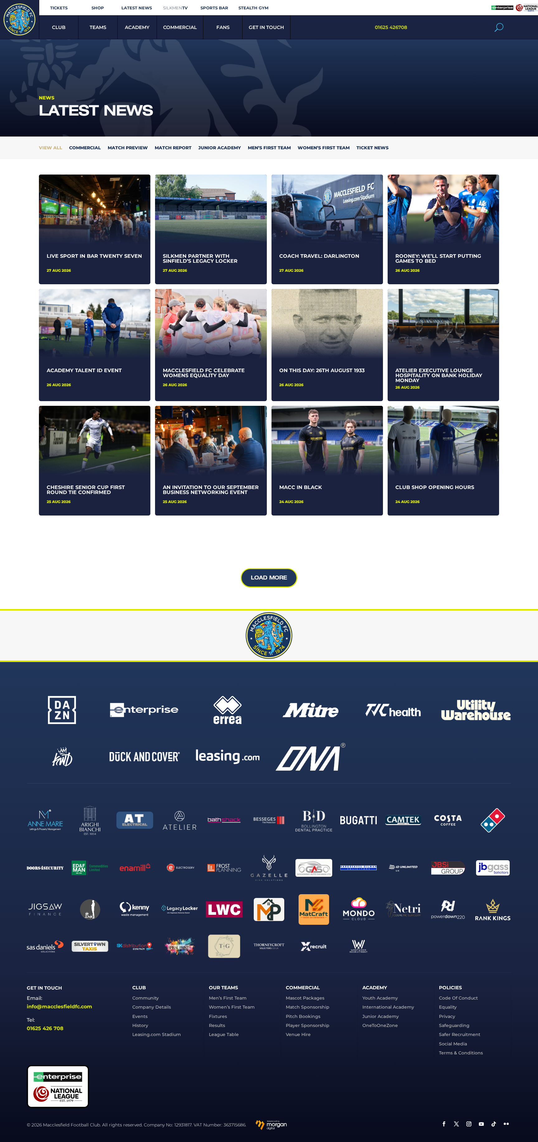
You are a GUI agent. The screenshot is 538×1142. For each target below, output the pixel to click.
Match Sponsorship (307, 1007)
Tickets (59, 8)
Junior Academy (219, 148)
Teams (98, 27)
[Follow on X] (456, 1124)
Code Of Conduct (458, 998)
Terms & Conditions (461, 1053)
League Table (224, 1034)
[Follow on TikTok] (494, 1124)
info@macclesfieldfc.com (59, 1007)
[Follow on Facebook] (444, 1124)
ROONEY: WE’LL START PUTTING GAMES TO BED (438, 258)
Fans (222, 27)
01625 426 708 (45, 1028)
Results (217, 1025)
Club (58, 27)
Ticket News (372, 148)
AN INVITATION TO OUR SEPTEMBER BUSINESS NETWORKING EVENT (211, 489)
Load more (269, 577)
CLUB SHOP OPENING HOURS (434, 487)
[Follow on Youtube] (481, 1124)
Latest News (136, 8)
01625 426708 (391, 27)
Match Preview (128, 148)
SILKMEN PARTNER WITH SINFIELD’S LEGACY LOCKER (200, 258)
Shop (98, 8)
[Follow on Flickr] (506, 1124)
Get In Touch (266, 27)
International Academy (388, 1007)
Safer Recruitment (459, 1034)
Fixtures (218, 1016)
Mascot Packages (305, 998)
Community (145, 998)
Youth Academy (380, 998)
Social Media (453, 1044)
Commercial (180, 27)
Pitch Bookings (303, 1016)
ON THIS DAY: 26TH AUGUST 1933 (322, 370)
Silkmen (175, 8)
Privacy (447, 1016)
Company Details (151, 1007)
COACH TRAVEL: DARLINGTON (319, 256)
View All (50, 148)
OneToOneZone (380, 1025)
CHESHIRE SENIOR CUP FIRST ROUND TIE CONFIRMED (86, 489)
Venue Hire (298, 1034)
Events (140, 1016)
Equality (448, 1007)
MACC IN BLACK (300, 487)
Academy (137, 27)
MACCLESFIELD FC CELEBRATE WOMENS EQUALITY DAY (204, 372)
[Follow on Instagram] (469, 1124)
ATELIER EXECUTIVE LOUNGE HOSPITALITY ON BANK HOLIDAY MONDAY (438, 375)
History (140, 1025)
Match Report (173, 148)
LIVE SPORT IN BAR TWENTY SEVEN (94, 256)
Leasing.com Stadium (156, 1034)
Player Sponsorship (307, 1025)
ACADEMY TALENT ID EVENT (84, 370)
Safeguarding (454, 1025)
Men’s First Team (269, 148)
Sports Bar (214, 8)
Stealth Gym (253, 8)
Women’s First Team (324, 148)
